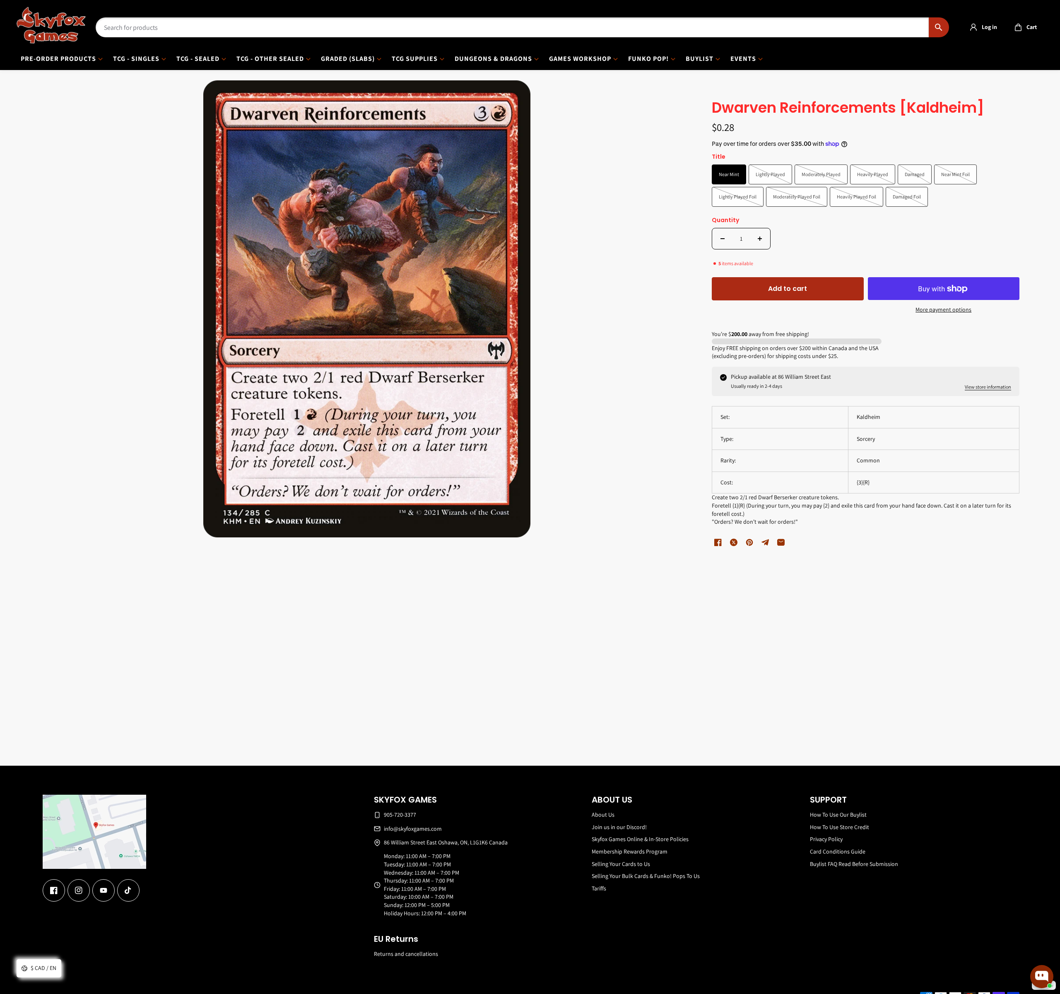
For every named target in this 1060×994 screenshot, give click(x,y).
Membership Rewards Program (629, 851)
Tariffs (599, 888)
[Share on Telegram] (765, 542)
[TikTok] (128, 890)
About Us (603, 814)
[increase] (759, 238)
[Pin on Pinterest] (749, 542)
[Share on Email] (781, 542)
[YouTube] (103, 890)
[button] (1023, 27)
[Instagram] (78, 890)
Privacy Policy (826, 839)
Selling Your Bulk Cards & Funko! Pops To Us (646, 876)
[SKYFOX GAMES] (51, 25)
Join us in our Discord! (619, 827)
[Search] (939, 27)
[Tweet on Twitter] (734, 542)
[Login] (973, 27)
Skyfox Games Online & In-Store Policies (640, 839)
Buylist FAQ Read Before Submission (854, 864)
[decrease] (722, 238)
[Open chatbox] (1041, 976)
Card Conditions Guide (837, 851)
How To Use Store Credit (839, 827)
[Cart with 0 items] (1018, 27)
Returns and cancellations (406, 954)
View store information (988, 387)
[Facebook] (54, 890)
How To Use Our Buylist (838, 814)
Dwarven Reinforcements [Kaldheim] (848, 108)
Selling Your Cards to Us (621, 864)
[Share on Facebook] (718, 542)
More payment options (943, 309)
